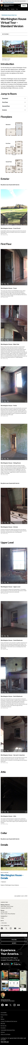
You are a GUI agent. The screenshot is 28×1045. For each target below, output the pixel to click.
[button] (14, 98)
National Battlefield (9, 5)
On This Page (8, 34)
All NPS (14, 943)
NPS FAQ (3, 1023)
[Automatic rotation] (2, 223)
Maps (8, 9)
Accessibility (4, 1012)
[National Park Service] (1, 6)
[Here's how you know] (14, 2)
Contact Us (4, 916)
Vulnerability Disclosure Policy (8, 1030)
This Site (14, 939)
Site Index (4, 922)
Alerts (4, 9)
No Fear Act (3, 1025)
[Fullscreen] (25, 223)
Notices (2, 1019)
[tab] (14, 98)
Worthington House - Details (12, 877)
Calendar (13, 9)
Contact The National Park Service (9, 1021)
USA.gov (3, 1032)
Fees (17, 9)
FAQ (3, 920)
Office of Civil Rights (5, 1034)
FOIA (2, 1017)
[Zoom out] (5, 223)
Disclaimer (3, 1027)
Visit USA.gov (5, 1042)
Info (1, 9)
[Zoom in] (7, 223)
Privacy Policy (4, 1014)
